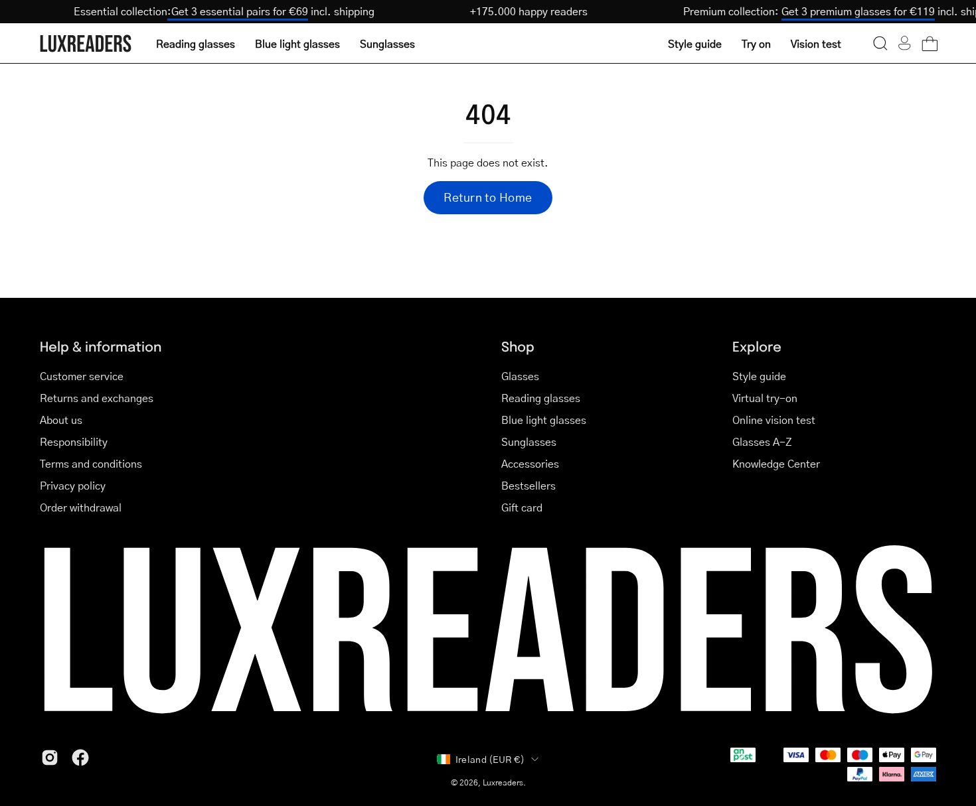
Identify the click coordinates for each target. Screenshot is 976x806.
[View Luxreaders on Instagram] (50, 758)
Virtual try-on (764, 397)
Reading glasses (540, 397)
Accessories (530, 463)
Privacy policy (73, 485)
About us (61, 419)
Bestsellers (528, 485)
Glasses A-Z (762, 441)
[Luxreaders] (86, 43)
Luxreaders (503, 782)
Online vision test (773, 419)
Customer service (81, 375)
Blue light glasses (543, 419)
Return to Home (488, 197)
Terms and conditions (91, 463)
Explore (756, 346)
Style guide (759, 375)
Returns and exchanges (96, 397)
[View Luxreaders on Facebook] (80, 758)
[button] (880, 43)
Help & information (100, 346)
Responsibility (74, 441)
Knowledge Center (776, 463)
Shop (517, 346)
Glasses (520, 375)
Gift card (521, 507)
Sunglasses (528, 441)
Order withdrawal (81, 507)
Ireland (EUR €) (490, 759)
